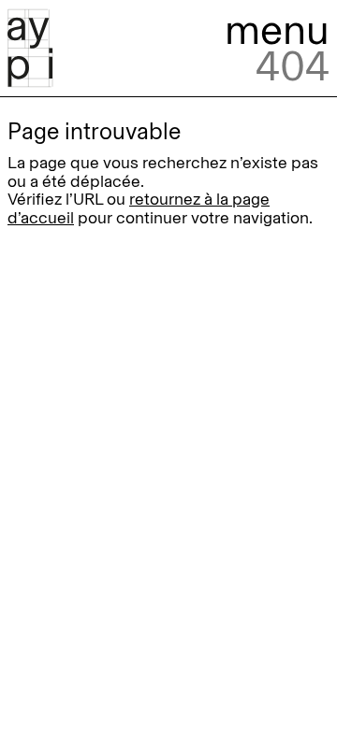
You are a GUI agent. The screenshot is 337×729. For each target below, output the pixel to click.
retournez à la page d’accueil (138, 208)
